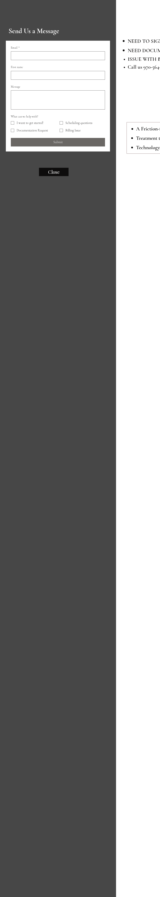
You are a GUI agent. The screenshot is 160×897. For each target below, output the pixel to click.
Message (15, 86)
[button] (123, 25)
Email (15, 47)
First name (17, 67)
